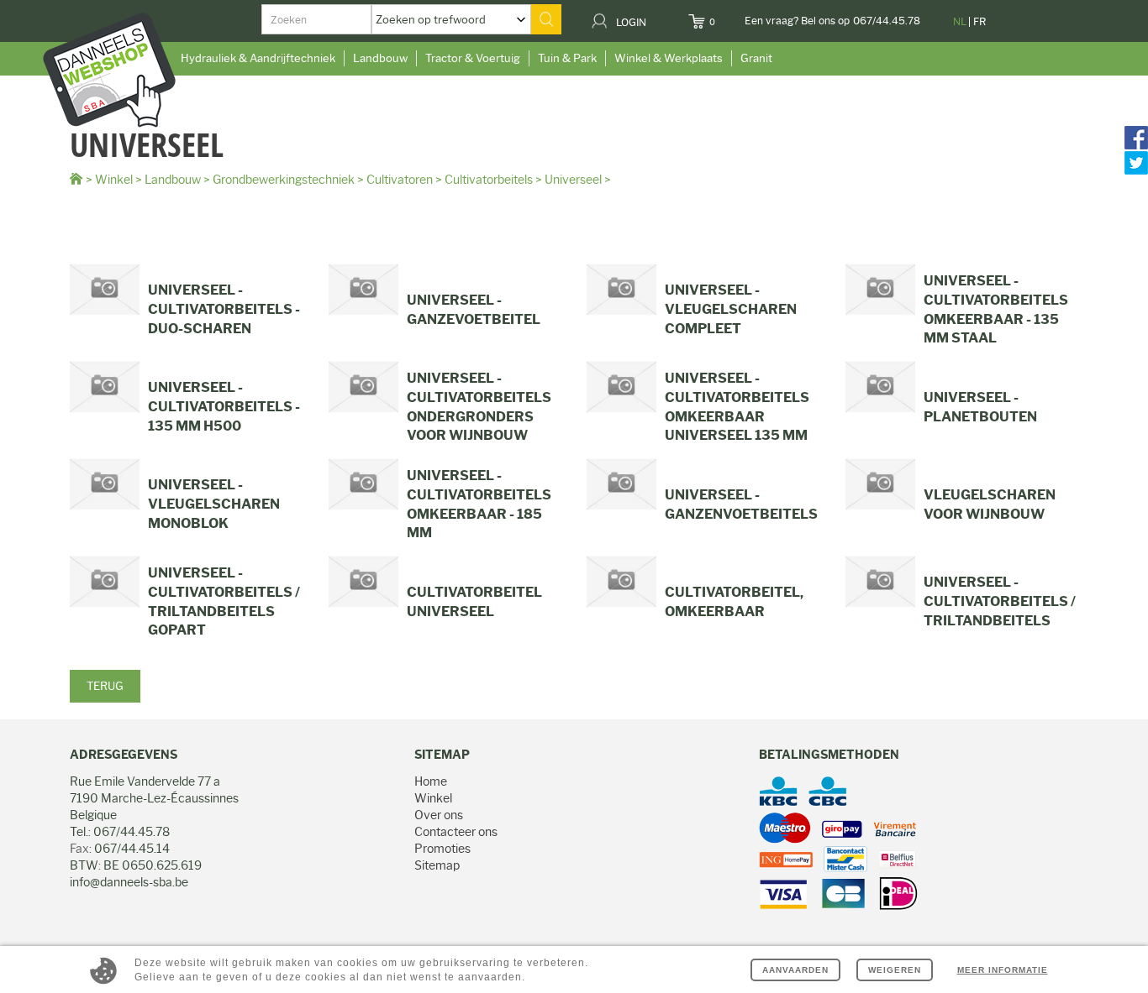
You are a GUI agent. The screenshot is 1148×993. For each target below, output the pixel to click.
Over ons (438, 815)
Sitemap (437, 865)
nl (959, 21)
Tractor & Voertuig (472, 58)
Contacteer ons (456, 831)
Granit (756, 58)
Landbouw (380, 58)
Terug (105, 685)
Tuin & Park (567, 58)
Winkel (114, 179)
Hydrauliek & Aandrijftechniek (258, 58)
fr (979, 21)
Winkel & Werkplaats (668, 58)
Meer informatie (1002, 970)
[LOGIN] (657, 16)
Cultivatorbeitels (489, 179)
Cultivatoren (399, 179)
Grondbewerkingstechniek (284, 179)
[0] (726, 16)
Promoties (442, 848)
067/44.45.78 (886, 20)
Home (430, 781)
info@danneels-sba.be (129, 882)
